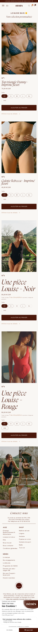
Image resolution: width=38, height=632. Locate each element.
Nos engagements (9, 560)
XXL (6, 101)
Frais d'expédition (15, 297)
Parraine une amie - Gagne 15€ (9, 569)
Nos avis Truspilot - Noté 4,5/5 (9, 574)
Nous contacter (8, 545)
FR (7, 5)
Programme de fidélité (10, 566)
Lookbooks (6, 563)
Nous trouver (7, 543)
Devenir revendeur (9, 578)
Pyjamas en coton (25, 539)
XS (4, 96)
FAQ (4, 540)
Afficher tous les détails (9, 114)
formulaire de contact (22, 519)
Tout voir (22, 547)
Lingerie (21, 533)
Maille (21, 545)
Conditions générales (10, 548)
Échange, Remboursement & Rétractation (9, 532)
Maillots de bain (24, 530)
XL (29, 96)
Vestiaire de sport (25, 542)
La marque (6, 557)
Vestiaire (22, 536)
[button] (29, 5)
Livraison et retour (9, 537)
